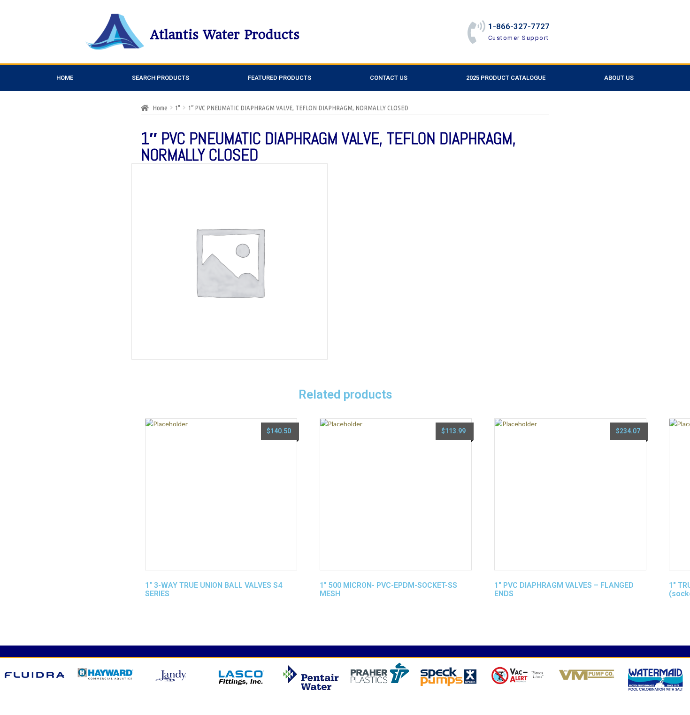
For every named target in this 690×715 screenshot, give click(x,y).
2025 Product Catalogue (505, 77)
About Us (619, 77)
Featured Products (279, 77)
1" (177, 108)
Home (64, 77)
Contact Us (388, 77)
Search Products (160, 77)
